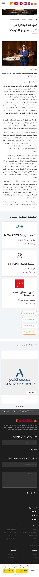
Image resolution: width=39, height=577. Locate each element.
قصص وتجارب (33, 545)
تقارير (35, 542)
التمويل (35, 561)
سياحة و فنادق (14, 19)
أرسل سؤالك (33, 493)
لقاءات (35, 539)
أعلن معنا (34, 512)
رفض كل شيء (22, 571)
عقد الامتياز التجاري (11, 539)
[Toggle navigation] (3, 3)
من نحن (34, 515)
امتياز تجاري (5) (27, 319)
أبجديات (13, 525)
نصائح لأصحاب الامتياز (10, 532)
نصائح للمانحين (12, 536)
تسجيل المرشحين (11, 561)
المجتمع (13, 550)
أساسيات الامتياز (11, 529)
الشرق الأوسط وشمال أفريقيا (28, 532)
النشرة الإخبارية (12, 554)
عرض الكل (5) (28, 313)
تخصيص (33, 571)
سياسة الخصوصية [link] (20, 574)
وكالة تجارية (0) (27, 326)
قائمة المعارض (12, 558)
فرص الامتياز (33, 508)
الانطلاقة (34, 554)
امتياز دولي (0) (28, 332)
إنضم (35, 449)
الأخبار (30, 19)
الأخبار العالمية (33, 536)
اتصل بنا (34, 519)
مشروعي (34, 550)
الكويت (24, 19)
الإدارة (35, 558)
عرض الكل (20, 346)
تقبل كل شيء (8, 571)
